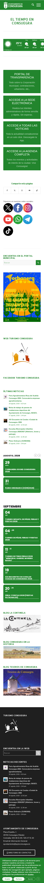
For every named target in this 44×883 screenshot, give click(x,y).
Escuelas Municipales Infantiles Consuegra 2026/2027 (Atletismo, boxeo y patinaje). (24, 431)
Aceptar (7, 879)
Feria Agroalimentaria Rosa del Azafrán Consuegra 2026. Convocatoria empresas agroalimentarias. (24, 398)
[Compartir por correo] (29, 190)
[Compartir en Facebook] (7, 190)
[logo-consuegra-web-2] (18, 5)
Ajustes (30, 879)
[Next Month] (39, 455)
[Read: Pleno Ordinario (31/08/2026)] (5, 442)
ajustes (30, 874)
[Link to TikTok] (37, 190)
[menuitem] (31, 5)
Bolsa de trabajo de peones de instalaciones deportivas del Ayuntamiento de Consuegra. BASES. (23, 410)
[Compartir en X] (14, 190)
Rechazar (19, 879)
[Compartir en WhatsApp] (22, 190)
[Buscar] (31, 5)
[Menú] (37, 5)
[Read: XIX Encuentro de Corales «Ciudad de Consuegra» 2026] (5, 421)
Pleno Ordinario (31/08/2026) (19, 441)
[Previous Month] (35, 455)
